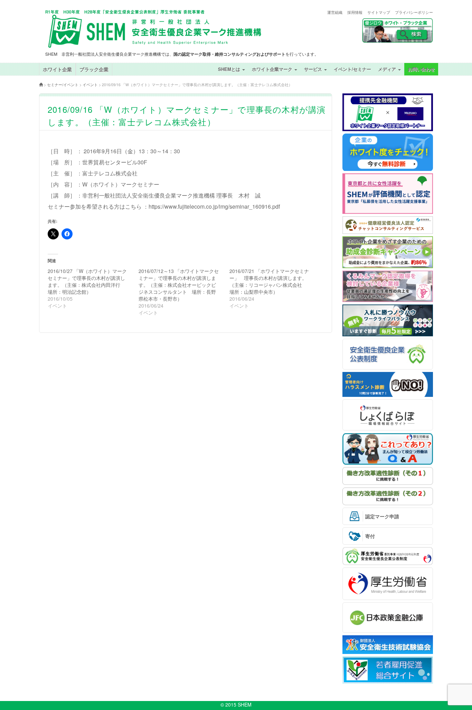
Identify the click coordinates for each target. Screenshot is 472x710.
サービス (313, 69)
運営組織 (334, 12)
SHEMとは (230, 69)
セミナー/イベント (62, 84)
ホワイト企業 (57, 69)
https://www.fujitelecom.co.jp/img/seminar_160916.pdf (214, 206)
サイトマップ (378, 12)
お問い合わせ (421, 69)
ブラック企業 (93, 69)
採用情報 (354, 12)
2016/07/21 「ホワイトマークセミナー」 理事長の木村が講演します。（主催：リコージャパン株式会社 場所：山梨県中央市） (269, 281)
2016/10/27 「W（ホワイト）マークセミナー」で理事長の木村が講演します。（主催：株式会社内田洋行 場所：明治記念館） (87, 281)
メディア (387, 69)
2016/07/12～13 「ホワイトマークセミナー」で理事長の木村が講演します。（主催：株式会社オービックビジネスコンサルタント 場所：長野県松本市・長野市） (179, 284)
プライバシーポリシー (414, 12)
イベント (90, 84)
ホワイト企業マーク (273, 69)
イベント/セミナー (352, 69)
